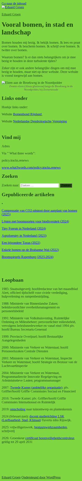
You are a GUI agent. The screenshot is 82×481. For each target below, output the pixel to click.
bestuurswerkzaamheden (50, 427)
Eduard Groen (11, 14)
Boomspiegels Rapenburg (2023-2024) (27, 257)
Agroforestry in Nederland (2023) (24, 235)
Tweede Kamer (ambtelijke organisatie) (36, 387)
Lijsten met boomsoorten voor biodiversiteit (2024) (35, 221)
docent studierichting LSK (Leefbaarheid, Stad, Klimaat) (33, 418)
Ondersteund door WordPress (41, 477)
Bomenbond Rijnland (27, 114)
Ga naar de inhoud (14, 3)
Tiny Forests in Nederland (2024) (24, 228)
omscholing (17, 409)
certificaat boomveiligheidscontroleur (49, 438)
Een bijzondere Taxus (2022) (21, 242)
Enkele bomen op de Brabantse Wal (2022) (30, 250)
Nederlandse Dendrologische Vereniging (40, 121)
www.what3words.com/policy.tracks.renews (31, 167)
